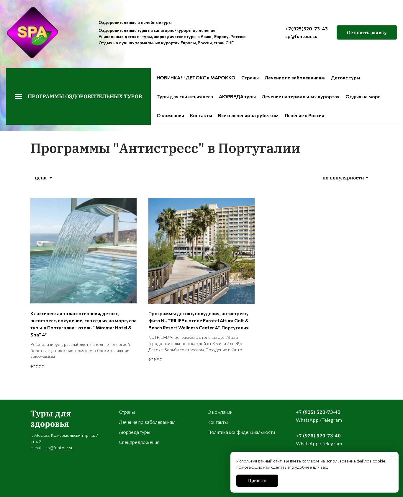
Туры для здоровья (50, 418)
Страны (250, 77)
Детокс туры (345, 77)
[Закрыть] (393, 457)
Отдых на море (363, 96)
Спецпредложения (139, 442)
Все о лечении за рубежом (248, 115)
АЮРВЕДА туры (237, 96)
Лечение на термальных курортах (301, 96)
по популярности (343, 178)
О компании (170, 115)
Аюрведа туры (134, 432)
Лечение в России (304, 115)
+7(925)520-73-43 (306, 28)
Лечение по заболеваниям (295, 77)
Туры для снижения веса (185, 96)
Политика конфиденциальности (241, 432)
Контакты (201, 115)
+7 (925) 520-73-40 (318, 436)
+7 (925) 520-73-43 (318, 412)
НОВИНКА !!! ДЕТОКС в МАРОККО (196, 77)
